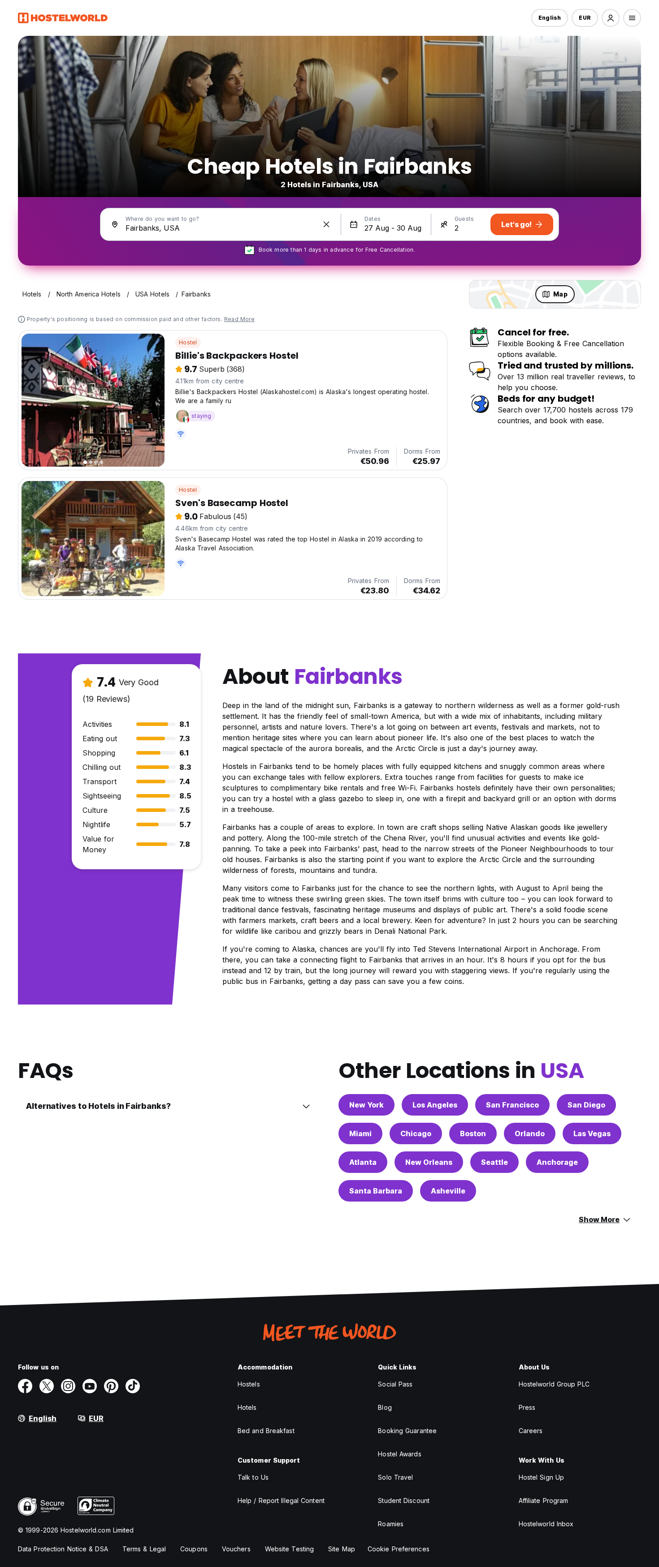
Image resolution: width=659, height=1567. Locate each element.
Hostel (188, 342)
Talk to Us (253, 1477)
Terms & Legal (144, 1549)
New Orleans (428, 1162)
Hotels (247, 1407)
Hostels (249, 1384)
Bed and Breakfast (266, 1430)
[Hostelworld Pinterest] (111, 1386)
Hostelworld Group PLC (554, 1384)
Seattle (494, 1162)
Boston (473, 1133)
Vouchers (236, 1549)
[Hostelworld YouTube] (89, 1386)
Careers (531, 1430)
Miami (360, 1133)
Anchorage (557, 1162)
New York (366, 1104)
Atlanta (363, 1162)
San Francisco (512, 1104)
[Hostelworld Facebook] (25, 1386)
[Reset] (326, 224)
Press (527, 1407)
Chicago (415, 1133)
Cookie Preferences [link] (398, 1549)
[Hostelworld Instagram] (68, 1386)
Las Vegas (592, 1133)
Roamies (390, 1524)
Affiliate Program (543, 1500)
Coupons (194, 1549)
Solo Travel (395, 1477)
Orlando (530, 1133)
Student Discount (403, 1500)
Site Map (341, 1549)
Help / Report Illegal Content (281, 1500)
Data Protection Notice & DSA (63, 1549)
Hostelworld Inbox (546, 1524)
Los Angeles (434, 1104)
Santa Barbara (375, 1190)
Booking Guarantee (407, 1430)
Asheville (448, 1190)
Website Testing (289, 1549)
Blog (384, 1407)
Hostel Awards (399, 1454)
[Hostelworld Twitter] (46, 1386)
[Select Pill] (611, 18)
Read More (239, 319)
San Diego (586, 1104)
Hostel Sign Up (541, 1477)
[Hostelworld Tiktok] (133, 1386)
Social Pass (395, 1384)
